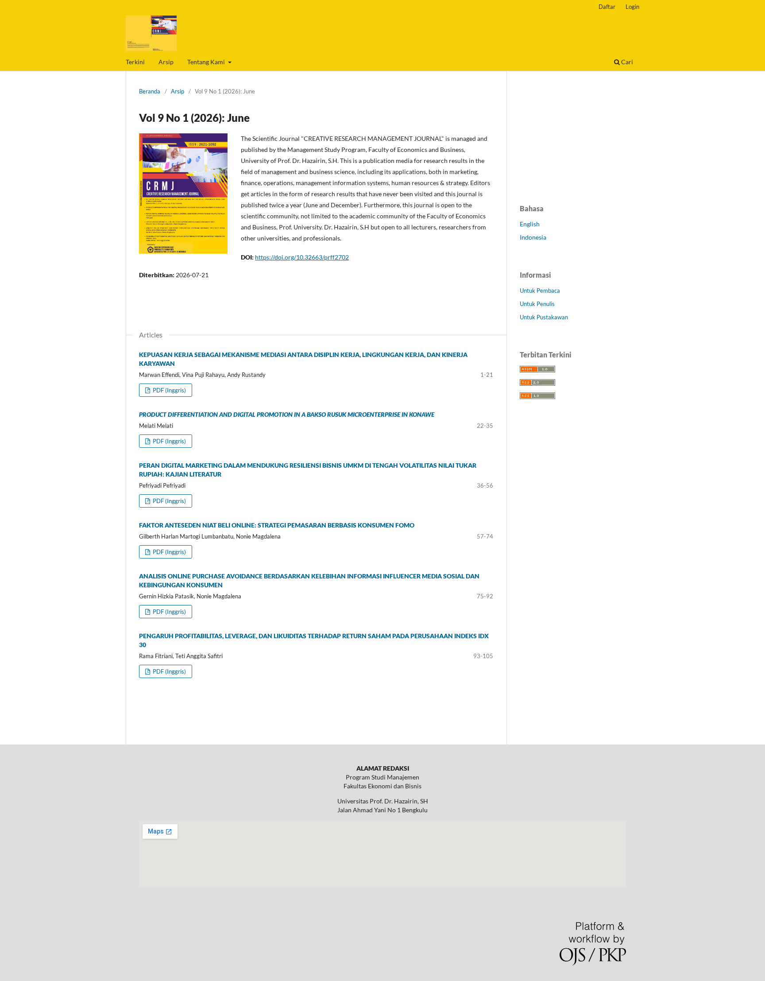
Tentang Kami (206, 62)
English (530, 224)
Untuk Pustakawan (544, 317)
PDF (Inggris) (168, 390)
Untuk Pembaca (540, 290)
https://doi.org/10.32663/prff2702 (302, 257)
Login (632, 6)
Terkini (135, 62)
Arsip (166, 62)
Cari (626, 62)
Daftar (607, 6)
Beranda (149, 91)
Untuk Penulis (537, 303)
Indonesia (533, 237)
